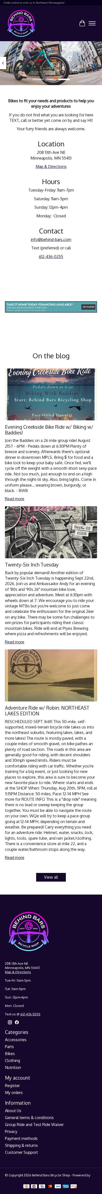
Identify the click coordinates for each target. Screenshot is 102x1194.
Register (12, 1085)
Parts (9, 1046)
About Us (13, 1110)
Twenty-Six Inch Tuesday (32, 565)
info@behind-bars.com (51, 239)
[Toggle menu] (92, 23)
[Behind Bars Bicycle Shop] (21, 23)
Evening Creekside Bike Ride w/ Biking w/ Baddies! (49, 430)
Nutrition (13, 1067)
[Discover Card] (74, 1186)
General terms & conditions (29, 1117)
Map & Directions (51, 166)
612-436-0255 (51, 256)
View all (51, 877)
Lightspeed (13, 1179)
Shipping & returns (21, 1145)
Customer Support (21, 1152)
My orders (14, 1092)
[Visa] (58, 1186)
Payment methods (21, 1138)
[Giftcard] (34, 1186)
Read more (14, 498)
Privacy (11, 1131)
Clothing (12, 1060)
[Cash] (26, 1186)
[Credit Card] (42, 1186)
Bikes (10, 1053)
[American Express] (66, 1186)
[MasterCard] (50, 1186)
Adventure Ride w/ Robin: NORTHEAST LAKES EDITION (47, 711)
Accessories (15, 1039)
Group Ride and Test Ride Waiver (34, 1124)
